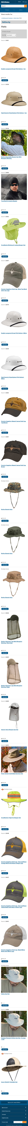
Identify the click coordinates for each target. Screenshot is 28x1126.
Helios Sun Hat (5, 994)
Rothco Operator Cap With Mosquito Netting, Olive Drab (11, 642)
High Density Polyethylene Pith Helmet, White (12, 377)
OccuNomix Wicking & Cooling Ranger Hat (13, 245)
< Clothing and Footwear (7, 18)
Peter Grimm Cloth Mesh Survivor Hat (12, 773)
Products (7, 10)
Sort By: (4, 35)
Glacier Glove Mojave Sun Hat (9, 729)
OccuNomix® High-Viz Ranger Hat (11, 818)
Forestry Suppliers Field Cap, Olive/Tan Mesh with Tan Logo (14, 289)
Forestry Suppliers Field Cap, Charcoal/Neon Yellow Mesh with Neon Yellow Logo (13, 906)
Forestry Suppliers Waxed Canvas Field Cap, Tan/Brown (13, 422)
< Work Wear (16, 18)
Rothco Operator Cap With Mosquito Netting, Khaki (11, 686)
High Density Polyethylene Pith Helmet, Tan (14, 113)
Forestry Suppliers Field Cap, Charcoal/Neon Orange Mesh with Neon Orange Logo (13, 862)
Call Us (20, 10)
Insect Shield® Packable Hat (9, 1082)
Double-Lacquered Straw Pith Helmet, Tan (13, 69)
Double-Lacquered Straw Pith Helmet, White (14, 333)
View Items (5, 520)
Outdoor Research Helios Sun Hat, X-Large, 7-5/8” (13, 1038)
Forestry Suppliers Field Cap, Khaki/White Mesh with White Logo (13, 950)
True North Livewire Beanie (9, 201)
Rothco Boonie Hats (6, 509)
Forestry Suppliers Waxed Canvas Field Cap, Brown (13, 466)
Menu (25, 1)
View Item (4, 80)
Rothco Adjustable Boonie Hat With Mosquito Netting (11, 157)
